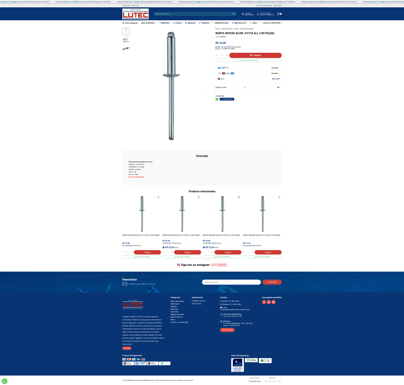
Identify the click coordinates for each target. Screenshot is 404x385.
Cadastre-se (270, 14)
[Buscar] (234, 14)
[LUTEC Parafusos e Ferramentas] (135, 13)
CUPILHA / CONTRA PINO (179, 322)
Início (218, 29)
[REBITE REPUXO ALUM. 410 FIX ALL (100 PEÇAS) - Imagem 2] (126, 40)
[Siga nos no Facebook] (264, 302)
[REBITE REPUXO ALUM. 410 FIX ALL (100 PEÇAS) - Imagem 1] (126, 31)
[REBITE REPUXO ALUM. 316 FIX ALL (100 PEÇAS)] (141, 226)
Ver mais (127, 348)
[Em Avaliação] (237, 365)
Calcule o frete (220, 87)
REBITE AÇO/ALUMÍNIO (247, 29)
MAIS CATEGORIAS (227, 29)
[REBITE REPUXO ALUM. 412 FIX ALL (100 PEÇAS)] (262, 226)
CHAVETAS (174, 312)
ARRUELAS (174, 309)
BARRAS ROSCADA (177, 314)
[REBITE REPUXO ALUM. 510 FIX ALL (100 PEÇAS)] (222, 226)
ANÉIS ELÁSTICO (176, 317)
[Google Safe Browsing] (265, 360)
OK (278, 87)
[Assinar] (272, 282)
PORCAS (174, 307)
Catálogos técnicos (198, 301)
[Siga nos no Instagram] (274, 302)
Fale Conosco (227, 330)
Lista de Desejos (228, 99)
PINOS (173, 320)
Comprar (257, 55)
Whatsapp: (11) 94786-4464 (231, 304)
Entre (262, 14)
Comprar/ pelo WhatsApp (250, 60)
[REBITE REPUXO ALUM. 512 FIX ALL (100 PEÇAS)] (182, 226)
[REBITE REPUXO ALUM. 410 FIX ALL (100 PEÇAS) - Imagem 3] (126, 48)
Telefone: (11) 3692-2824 (230, 301)
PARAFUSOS (175, 304)
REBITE (236, 29)
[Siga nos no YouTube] (269, 302)
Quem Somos (196, 304)
